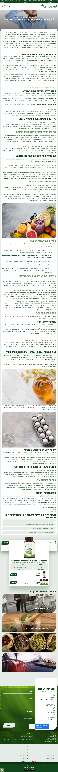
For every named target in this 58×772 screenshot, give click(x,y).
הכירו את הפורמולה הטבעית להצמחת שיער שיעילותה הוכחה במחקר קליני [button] (39, 87)
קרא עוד (27, 769)
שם (31, 692)
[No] (56, 768)
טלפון (30, 705)
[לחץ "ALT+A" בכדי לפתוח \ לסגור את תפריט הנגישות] (2, 770)
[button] (2, 6)
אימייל (30, 698)
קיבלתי (32, 769)
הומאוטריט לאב (29, 328)
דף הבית (44, 17)
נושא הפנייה (29, 711)
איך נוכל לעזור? (28, 718)
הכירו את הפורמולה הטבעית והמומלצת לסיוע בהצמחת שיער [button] (42, 337)
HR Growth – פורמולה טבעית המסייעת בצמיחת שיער (29, 561)
